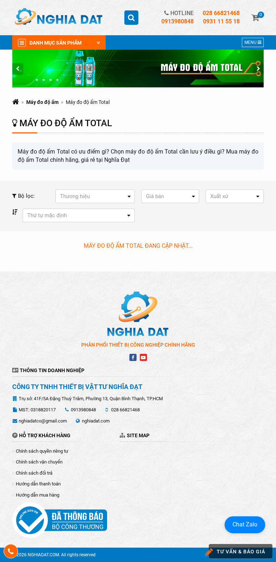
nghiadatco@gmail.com (43, 421)
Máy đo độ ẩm (42, 102)
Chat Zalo (245, 524)
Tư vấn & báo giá (241, 551)
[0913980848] (11, 551)
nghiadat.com (96, 421)
